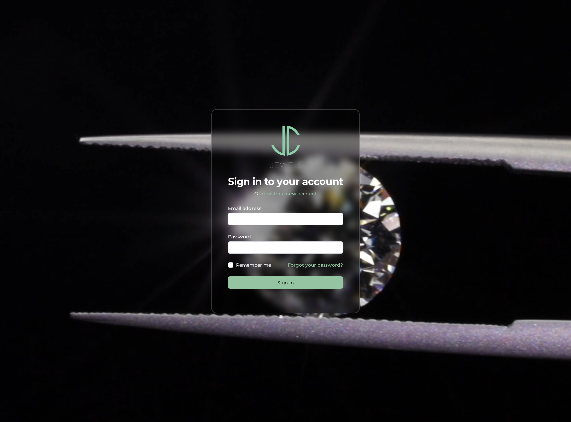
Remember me (253, 265)
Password (239, 237)
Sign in (285, 283)
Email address (244, 208)
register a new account (289, 194)
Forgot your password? (315, 265)
